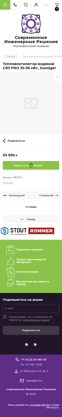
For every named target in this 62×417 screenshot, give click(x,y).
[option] (31, 103)
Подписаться (31, 330)
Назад (31, 219)
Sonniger (8, 183)
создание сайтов (39, 405)
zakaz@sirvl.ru (34, 380)
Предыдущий (16, 195)
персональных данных (36, 320)
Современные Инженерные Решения (31, 39)
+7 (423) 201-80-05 (33, 359)
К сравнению (57, 76)
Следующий (46, 195)
